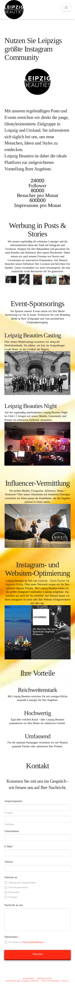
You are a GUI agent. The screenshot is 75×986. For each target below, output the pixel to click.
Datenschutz (11, 936)
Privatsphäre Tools (55, 981)
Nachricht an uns (13, 905)
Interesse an (10, 877)
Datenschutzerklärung (32, 942)
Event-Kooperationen (18, 887)
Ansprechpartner (13, 801)
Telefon (8, 861)
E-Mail (9, 846)
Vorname (8, 813)
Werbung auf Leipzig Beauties (22, 882)
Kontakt (29, 978)
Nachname (9, 824)
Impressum (44, 978)
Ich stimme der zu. (27, 942)
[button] (66, 7)
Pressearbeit (13, 892)
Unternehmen (11, 831)
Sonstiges (12, 897)
